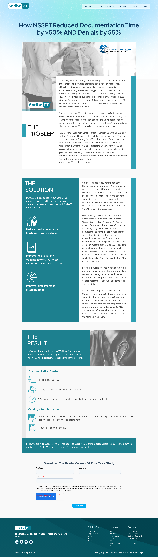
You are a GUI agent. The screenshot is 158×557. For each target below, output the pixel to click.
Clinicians (91, 531)
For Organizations (107, 6)
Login (145, 6)
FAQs (111, 546)
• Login (140, 553)
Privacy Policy (99, 553)
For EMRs (123, 6)
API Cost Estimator (94, 541)
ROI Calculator (114, 543)
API (134, 6)
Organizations (93, 534)
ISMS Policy (108, 553)
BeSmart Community (135, 536)
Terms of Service (119, 553)
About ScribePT (133, 531)
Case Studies (114, 536)
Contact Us (132, 543)
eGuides (112, 541)
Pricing (111, 531)
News (130, 541)
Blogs (111, 538)
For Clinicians (90, 6)
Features (112, 534)
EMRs (90, 536)
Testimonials (132, 538)
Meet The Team (133, 534)
